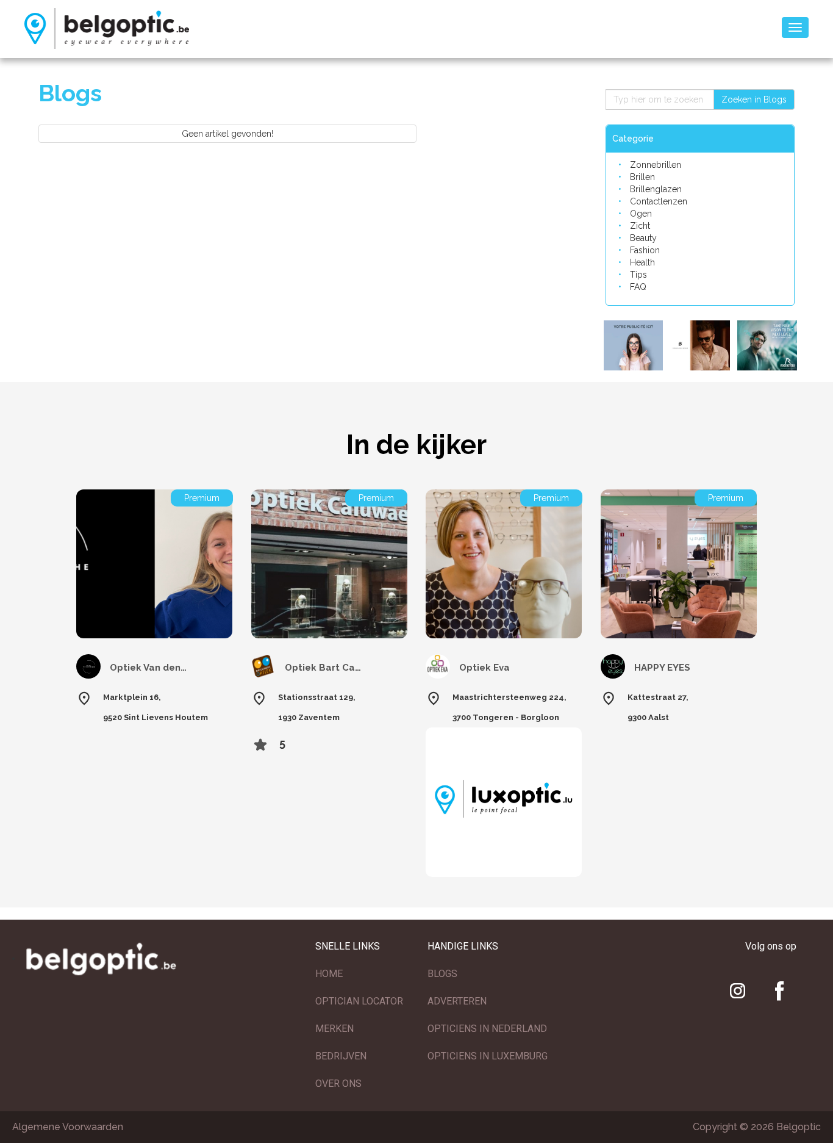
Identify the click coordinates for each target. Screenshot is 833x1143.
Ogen (641, 213)
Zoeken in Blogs (754, 99)
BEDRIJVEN (340, 1056)
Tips (638, 274)
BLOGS (442, 973)
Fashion (645, 250)
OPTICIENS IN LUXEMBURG (487, 1056)
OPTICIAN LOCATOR (359, 1001)
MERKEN (334, 1028)
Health (642, 262)
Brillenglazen (656, 189)
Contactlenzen (658, 201)
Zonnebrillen (655, 165)
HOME (329, 973)
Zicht (640, 226)
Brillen (642, 177)
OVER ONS (338, 1083)
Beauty (643, 238)
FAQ (638, 287)
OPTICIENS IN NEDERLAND (487, 1028)
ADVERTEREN (457, 1001)
